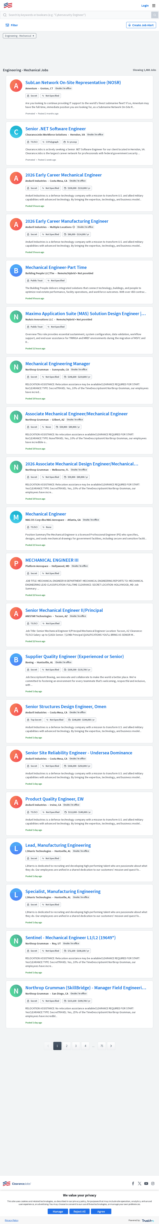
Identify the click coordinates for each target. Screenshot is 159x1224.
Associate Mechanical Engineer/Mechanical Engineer (76, 414)
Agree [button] (101, 1211)
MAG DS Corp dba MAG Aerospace (44, 520)
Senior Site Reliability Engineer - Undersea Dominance (78, 753)
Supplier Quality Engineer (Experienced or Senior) (74, 656)
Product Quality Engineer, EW (54, 799)
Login (145, 5)
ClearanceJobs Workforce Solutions (46, 134)
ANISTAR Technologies (38, 616)
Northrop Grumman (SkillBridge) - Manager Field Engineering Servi (86, 988)
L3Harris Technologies (38, 851)
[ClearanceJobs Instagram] (152, 1184)
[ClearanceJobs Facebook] (133, 1184)
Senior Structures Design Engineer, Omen (65, 706)
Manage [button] (58, 1211)
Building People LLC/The (39, 273)
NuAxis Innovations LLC (39, 319)
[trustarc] (147, 1220)
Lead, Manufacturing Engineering (58, 845)
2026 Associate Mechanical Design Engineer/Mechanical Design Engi (79, 464)
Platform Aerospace (36, 566)
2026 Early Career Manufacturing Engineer (66, 221)
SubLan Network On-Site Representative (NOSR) (73, 82)
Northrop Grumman (37, 369)
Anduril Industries (36, 181)
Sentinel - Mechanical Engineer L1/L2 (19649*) (70, 938)
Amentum (31, 88)
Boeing (29, 662)
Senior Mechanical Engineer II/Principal (64, 610)
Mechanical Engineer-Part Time (56, 267)
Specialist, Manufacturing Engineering (62, 891)
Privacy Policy (11, 1220)
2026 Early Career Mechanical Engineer (63, 175)
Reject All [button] (79, 1211)
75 (101, 1046)
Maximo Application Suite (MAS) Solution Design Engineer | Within (83, 313)
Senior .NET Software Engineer (55, 129)
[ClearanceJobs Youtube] (146, 1184)
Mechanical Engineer (45, 514)
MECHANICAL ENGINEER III (52, 560)
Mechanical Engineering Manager (57, 364)
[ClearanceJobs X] (139, 1184)
